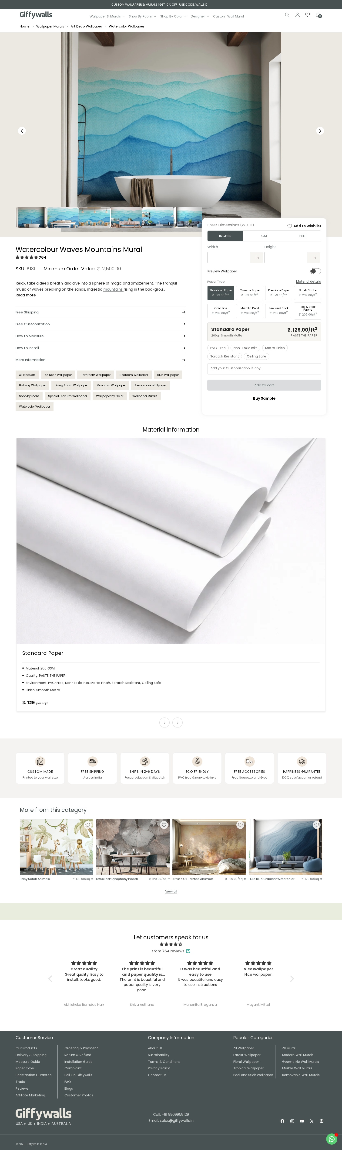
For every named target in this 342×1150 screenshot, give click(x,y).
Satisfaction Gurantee (34, 1075)
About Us (155, 1048)
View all (171, 891)
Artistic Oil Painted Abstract (192, 879)
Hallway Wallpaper (32, 385)
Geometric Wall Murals (300, 1061)
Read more (26, 295)
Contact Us (157, 1075)
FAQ (67, 1081)
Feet (303, 235)
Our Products (26, 1048)
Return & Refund (77, 1055)
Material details (308, 282)
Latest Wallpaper (247, 1055)
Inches (225, 235)
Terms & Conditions (164, 1061)
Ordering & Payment (81, 1048)
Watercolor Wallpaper (126, 26)
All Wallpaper (243, 1048)
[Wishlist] (308, 15)
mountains (113, 289)
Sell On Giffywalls (78, 1075)
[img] (171, 944)
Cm (264, 235)
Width (212, 247)
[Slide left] (164, 722)
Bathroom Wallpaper (96, 375)
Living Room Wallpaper (71, 385)
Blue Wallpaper (168, 375)
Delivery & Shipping (31, 1055)
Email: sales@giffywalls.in (171, 1120)
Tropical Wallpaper (248, 1068)
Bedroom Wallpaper (134, 375)
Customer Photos (78, 1095)
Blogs (68, 1088)
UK (29, 1123)
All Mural (288, 1048)
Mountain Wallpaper (111, 385)
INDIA (42, 1123)
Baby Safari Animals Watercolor (35, 879)
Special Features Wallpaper (67, 396)
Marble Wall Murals (297, 1068)
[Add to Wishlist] (87, 825)
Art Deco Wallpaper (86, 26)
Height (270, 247)
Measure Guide (28, 1061)
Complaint (73, 1068)
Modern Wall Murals (298, 1055)
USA (19, 1123)
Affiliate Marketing (30, 1095)
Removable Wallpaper (150, 385)
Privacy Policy (159, 1068)
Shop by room (29, 396)
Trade (20, 1081)
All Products (27, 375)
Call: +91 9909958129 (171, 1114)
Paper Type (25, 1068)
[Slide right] (177, 722)
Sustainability (158, 1055)
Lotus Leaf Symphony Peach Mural (117, 879)
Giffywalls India (37, 1144)
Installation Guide (78, 1061)
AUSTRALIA (61, 1123)
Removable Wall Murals (301, 1075)
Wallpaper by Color (109, 396)
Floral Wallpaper (246, 1061)
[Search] (287, 15)
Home (25, 26)
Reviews (22, 1088)
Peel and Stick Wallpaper (253, 1075)
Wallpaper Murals (50, 26)
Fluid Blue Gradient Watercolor (272, 879)
